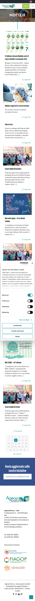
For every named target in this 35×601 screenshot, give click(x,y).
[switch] (30, 300)
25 (10, 450)
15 (16, 443)
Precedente (18, 431)
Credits (17, 591)
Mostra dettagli (24, 320)
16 (19, 443)
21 (16, 447)
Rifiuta (17, 336)
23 (23, 447)
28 (21, 450)
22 (19, 447)
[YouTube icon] (16, 594)
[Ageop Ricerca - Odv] (8, 6)
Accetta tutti (17, 325)
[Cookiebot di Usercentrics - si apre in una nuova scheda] (21, 263)
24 (26, 447)
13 (9, 443)
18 (26, 443)
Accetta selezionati (17, 331)
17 (23, 443)
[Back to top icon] (31, 597)
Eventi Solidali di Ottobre (12, 407)
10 (19, 440)
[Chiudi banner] (32, 263)
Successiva (17, 454)
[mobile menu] (32, 6)
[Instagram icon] (21, 594)
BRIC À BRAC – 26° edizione (13, 362)
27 (17, 450)
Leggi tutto (27, 79)
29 (24, 450)
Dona (26, 6)
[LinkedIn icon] (19, 594)
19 (9, 447)
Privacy (27, 588)
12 (26, 440)
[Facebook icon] (14, 594)
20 (12, 447)
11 (23, 440)
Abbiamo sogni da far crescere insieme (17, 106)
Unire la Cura (9, 124)
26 (14, 450)
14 (12, 443)
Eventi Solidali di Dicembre (13, 169)
